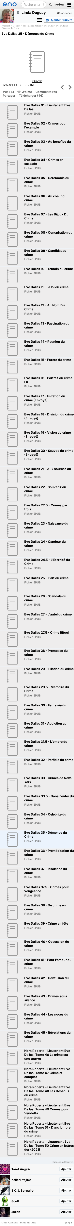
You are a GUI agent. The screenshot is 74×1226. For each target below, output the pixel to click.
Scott (15, 1201)
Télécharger (27, 95)
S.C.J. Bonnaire (22, 1190)
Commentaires (46, 92)
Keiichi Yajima (21, 1180)
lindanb (7, 26)
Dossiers (16, 26)
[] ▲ (69, 1222)
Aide (33, 1222)
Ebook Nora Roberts (32, 26)
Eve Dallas (48, 26)
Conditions (13, 1222)
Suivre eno (25, 1222)
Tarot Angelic (21, 1169)
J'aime (27, 92)
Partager (9, 95)
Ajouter (66, 1169)
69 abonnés (64, 13)
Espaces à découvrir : (63, 1162)
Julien (15, 1212)
